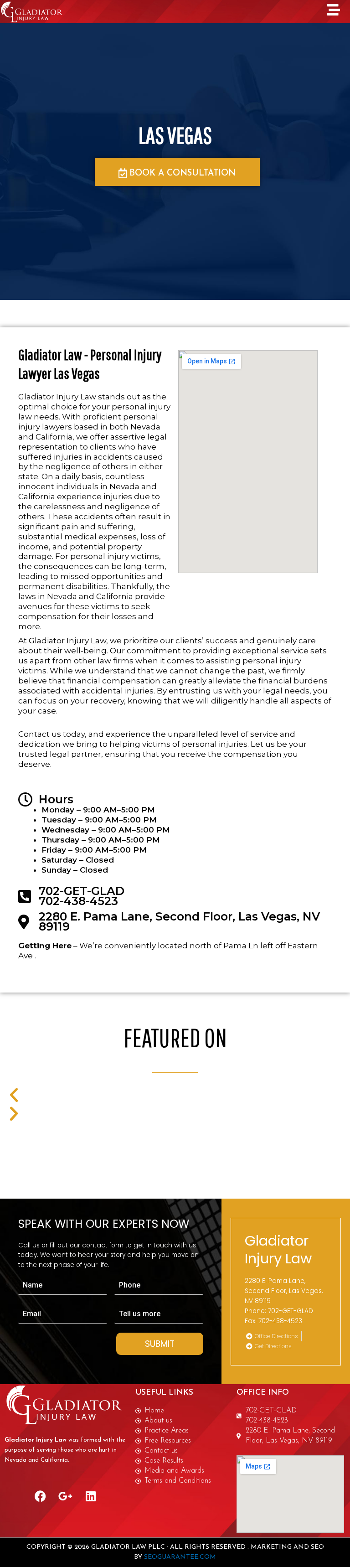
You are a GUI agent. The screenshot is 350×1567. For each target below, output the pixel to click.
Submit (160, 1344)
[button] (156, 1095)
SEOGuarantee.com (180, 1557)
